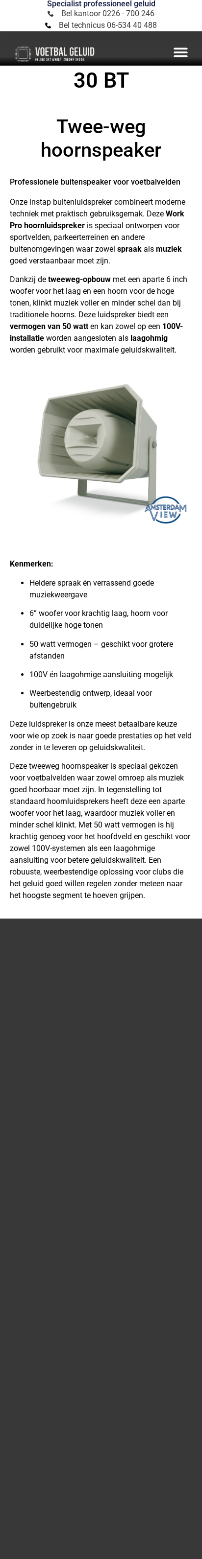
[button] (180, 52)
